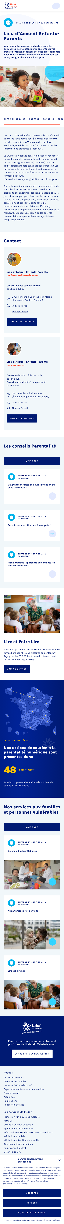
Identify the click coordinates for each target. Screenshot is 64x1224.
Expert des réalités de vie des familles (24, 1089)
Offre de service (14, 119)
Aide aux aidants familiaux (18, 1144)
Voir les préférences (32, 1213)
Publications (10, 1100)
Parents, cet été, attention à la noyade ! (29, 525)
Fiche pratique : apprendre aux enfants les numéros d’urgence (31, 564)
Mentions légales (53, 1220)
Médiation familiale (14, 1136)
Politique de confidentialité (33, 1220)
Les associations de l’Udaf (17, 1085)
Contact (34, 119)
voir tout (32, 461)
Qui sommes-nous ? (15, 1077)
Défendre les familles (15, 1081)
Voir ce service (17, 669)
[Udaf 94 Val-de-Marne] (10, 5)
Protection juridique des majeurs (22, 1116)
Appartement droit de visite (23, 910)
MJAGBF (8, 1120)
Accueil (8, 1072)
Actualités (9, 1096)
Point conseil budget (15, 1147)
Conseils (48, 119)
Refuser (32, 1203)
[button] (59, 1160)
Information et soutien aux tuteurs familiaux (28, 1132)
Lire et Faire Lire (16, 970)
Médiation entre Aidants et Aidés (21, 1140)
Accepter (32, 1193)
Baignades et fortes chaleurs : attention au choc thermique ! (31, 486)
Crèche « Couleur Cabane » (23, 851)
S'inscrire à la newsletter (32, 1054)
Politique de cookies (12, 1220)
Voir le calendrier (22, 322)
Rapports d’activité (14, 1104)
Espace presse (11, 1093)
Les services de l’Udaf (18, 1112)
